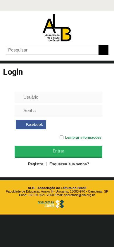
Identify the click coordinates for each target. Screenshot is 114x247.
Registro (35, 164)
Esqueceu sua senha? (69, 164)
